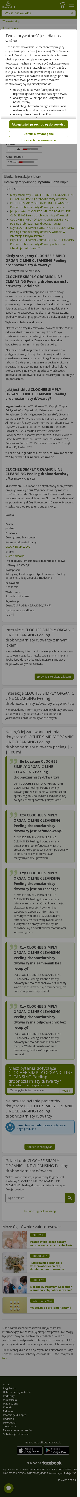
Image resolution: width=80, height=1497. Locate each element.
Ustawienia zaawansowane (39, 140)
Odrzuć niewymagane (38, 134)
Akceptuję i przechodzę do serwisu (38, 124)
